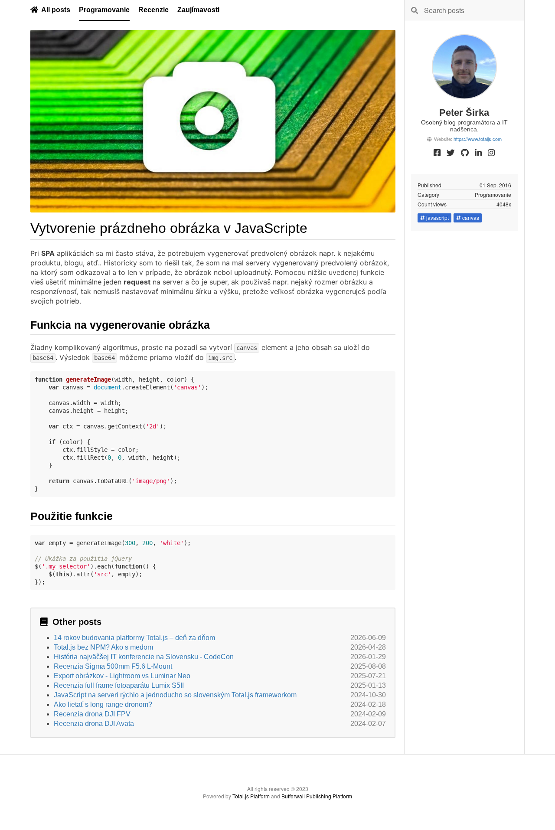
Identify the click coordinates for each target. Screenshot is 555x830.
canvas (470, 217)
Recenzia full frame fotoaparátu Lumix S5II (119, 685)
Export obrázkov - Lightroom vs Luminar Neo (122, 676)
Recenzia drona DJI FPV (92, 714)
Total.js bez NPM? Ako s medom (103, 647)
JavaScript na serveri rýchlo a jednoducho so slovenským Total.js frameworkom (175, 695)
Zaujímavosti (198, 9)
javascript (437, 217)
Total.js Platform (251, 796)
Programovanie (104, 9)
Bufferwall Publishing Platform (316, 796)
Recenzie (153, 9)
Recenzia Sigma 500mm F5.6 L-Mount (113, 666)
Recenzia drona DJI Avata (94, 723)
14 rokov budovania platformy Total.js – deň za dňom (134, 637)
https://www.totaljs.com (478, 138)
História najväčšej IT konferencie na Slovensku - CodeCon (144, 656)
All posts (55, 9)
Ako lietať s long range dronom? (103, 704)
